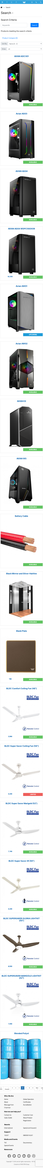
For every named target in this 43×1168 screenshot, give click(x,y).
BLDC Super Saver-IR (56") (21, 861)
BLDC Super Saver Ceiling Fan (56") (21, 746)
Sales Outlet (8, 1118)
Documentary (27, 1142)
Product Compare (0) (10, 38)
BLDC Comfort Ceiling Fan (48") (21, 688)
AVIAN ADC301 (21, 56)
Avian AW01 (21, 286)
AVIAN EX (21, 401)
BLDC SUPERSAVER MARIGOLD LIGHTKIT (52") (21, 977)
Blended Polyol (21, 1033)
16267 (6, 1135)
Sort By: (4, 43)
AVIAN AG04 (22, 171)
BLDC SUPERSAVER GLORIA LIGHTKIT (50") (21, 919)
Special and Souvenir (29, 1128)
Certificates (27, 1102)
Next (37, 1088)
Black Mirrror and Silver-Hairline (21, 573)
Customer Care (28, 1115)
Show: (4, 49)
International (8, 1128)
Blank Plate (21, 631)
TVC (5, 1142)
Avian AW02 (21, 343)
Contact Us (7, 1115)
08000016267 (28, 1135)
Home (6, 1099)
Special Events (9, 1145)
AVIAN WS (21, 458)
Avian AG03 (21, 113)
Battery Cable (21, 516)
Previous (7, 1088)
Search (8, 7)
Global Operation (28, 1099)
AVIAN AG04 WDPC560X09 (21, 229)
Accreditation (27, 1105)
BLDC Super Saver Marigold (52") (21, 803)
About (6, 1102)
